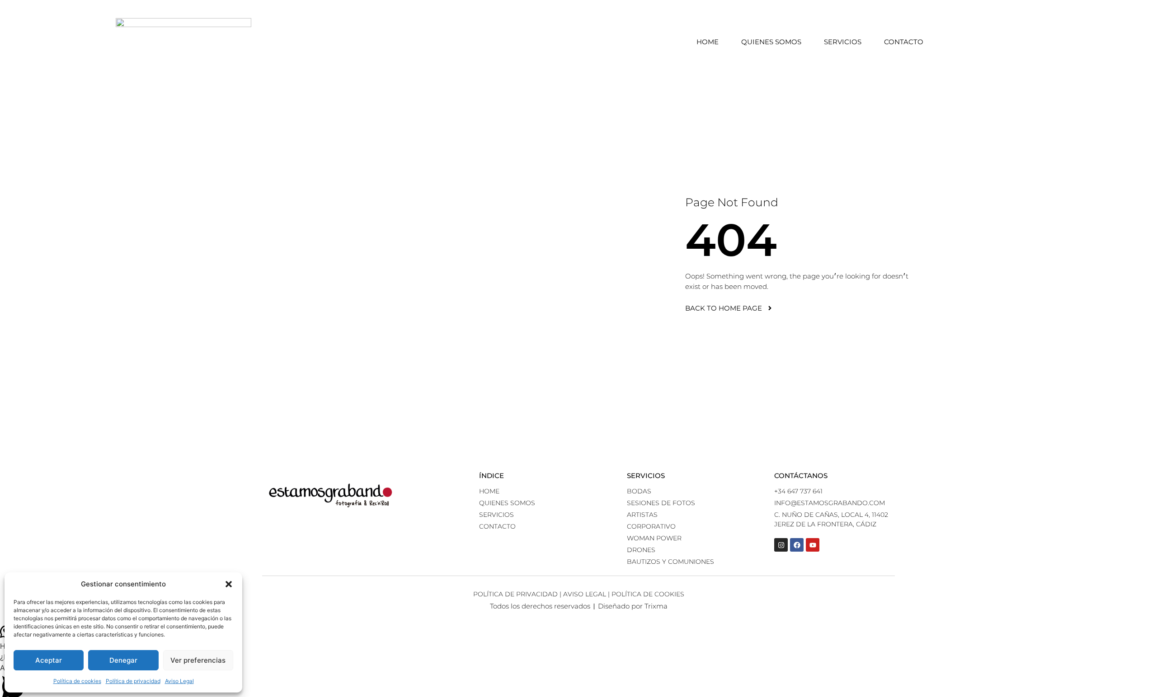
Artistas (642, 515)
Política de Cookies (647, 594)
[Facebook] (797, 545)
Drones (641, 550)
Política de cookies (77, 681)
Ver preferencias (198, 660)
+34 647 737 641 (798, 491)
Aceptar (48, 660)
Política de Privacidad (515, 594)
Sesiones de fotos (661, 503)
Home (707, 41)
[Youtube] (812, 545)
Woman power (654, 538)
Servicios (842, 41)
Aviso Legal (179, 681)
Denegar (123, 660)
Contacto (903, 41)
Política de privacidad (133, 681)
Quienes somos (771, 41)
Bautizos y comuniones (670, 562)
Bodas (639, 491)
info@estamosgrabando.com (829, 503)
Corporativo (651, 526)
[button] (228, 584)
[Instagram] (781, 545)
